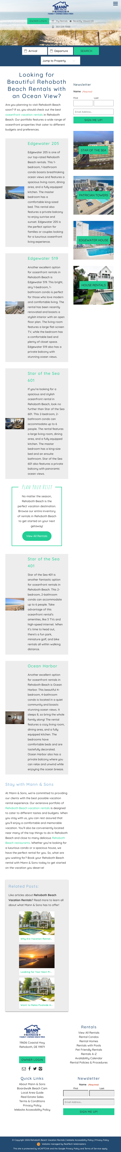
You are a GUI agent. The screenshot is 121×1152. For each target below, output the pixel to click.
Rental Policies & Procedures (89, 1062)
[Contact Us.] (24, 1068)
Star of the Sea (93, 150)
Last (96, 97)
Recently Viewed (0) (83, 21)
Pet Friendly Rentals (88, 1049)
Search (86, 51)
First (75, 97)
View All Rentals (36, 536)
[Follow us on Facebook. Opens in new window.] (29, 1068)
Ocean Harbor (43, 665)
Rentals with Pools (89, 1045)
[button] (116, 6)
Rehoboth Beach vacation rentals (27, 808)
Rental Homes (88, 1041)
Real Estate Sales (32, 1097)
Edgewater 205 (43, 143)
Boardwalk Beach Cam (32, 1088)
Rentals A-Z (89, 1054)
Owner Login (38, 21)
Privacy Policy (32, 1105)
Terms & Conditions (32, 1101)
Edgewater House (93, 240)
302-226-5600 (63, 26)
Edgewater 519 (43, 258)
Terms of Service (93, 1148)
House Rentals (93, 285)
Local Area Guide (32, 1092)
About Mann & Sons (32, 1084)
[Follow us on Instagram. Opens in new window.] (40, 1068)
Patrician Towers (93, 195)
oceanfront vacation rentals (24, 114)
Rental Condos (89, 1037)
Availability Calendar (88, 1058)
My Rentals (61, 21)
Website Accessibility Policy (32, 1109)
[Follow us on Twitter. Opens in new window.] (35, 1068)
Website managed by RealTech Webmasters (64, 1144)
